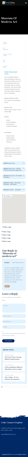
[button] (14, 163)
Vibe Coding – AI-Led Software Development (12, 378)
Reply (7, 286)
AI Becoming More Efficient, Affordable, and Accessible (14, 368)
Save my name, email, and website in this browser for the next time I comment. (13, 334)
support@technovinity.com (8, 434)
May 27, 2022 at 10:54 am (18, 262)
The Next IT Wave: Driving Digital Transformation (13, 358)
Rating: (3, 300)
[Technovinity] (8, 3)
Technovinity (14, 454)
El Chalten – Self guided (12, 189)
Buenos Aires (9, 163)
